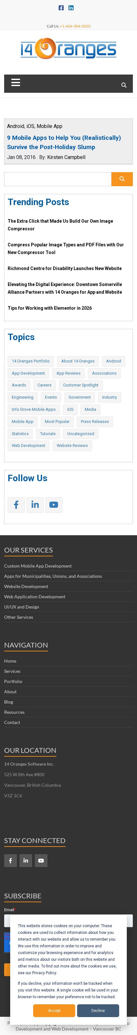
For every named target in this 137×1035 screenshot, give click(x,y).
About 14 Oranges (78, 361)
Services (12, 671)
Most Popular (57, 421)
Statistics (20, 433)
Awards (19, 385)
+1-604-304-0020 (75, 26)
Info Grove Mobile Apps (34, 409)
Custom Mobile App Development (38, 566)
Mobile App (49, 126)
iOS (30, 126)
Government (79, 397)
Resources (14, 712)
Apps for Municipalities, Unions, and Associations (53, 576)
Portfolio (13, 681)
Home (10, 661)
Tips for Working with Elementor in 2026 (50, 308)
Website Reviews (72, 445)
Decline (98, 1010)
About (10, 691)
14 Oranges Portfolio (31, 361)
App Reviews (68, 373)
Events (51, 397)
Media (90, 409)
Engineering (22, 397)
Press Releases (95, 421)
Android (15, 126)
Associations (104, 373)
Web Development (28, 445)
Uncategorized (80, 433)
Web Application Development (34, 596)
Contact (12, 722)
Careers (45, 385)
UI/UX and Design (21, 606)
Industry (109, 397)
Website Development (26, 586)
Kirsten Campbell (66, 157)
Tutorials (48, 433)
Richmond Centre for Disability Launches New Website (65, 268)
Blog (8, 702)
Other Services (18, 617)
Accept (54, 1010)
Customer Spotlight (80, 385)
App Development (28, 373)
